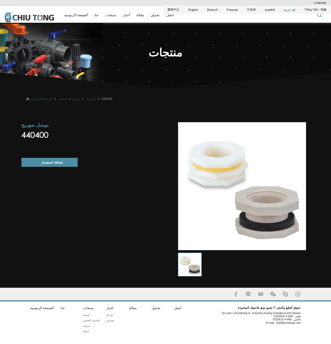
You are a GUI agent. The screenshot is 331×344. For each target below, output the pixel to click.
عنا (96, 15)
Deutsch (212, 9)
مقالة (140, 15)
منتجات (110, 15)
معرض (110, 320)
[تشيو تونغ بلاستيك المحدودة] (29, 17)
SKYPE (285, 294)
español (270, 9)
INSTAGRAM (298, 294)
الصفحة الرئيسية (76, 15)
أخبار (126, 15)
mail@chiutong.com (290, 322)
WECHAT (273, 294)
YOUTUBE (260, 294)
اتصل (169, 15)
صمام (76, 99)
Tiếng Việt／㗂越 (315, 9)
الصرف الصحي (91, 320)
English (193, 9)
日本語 (251, 9)
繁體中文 (173, 9)
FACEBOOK (236, 294)
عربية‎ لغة (289, 9)
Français (232, 9)
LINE (248, 294)
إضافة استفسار (52, 162)
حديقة (86, 331)
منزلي (86, 325)
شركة (110, 315)
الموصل (91, 99)
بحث (319, 15)
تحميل (155, 15)
